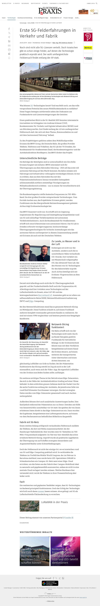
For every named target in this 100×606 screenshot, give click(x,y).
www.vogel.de (83, 597)
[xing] (9, 37)
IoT (50, 295)
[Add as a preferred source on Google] (50, 583)
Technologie (11, 18)
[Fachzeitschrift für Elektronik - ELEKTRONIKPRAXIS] (3, 18)
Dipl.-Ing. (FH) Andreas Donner (63, 43)
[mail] (9, 45)
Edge (31, 301)
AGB (21, 588)
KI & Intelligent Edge (41, 18)
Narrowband (43, 295)
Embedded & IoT (56, 18)
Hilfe (24, 588)
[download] (9, 54)
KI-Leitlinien (93, 588)
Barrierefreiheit (75, 588)
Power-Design (68, 18)
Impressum (83, 588)
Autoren (50, 589)
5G (32, 106)
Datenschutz (67, 588)
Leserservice (16, 588)
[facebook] (9, 28)
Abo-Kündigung (41, 588)
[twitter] (9, 33)
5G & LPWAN (31, 23)
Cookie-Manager (8, 588)
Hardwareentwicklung (25, 18)
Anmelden (91, 3)
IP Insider (67, 518)
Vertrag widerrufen (31, 588)
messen (41, 491)
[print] (9, 49)
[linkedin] (9, 41)
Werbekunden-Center (51, 588)
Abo (88, 588)
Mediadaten (60, 588)
